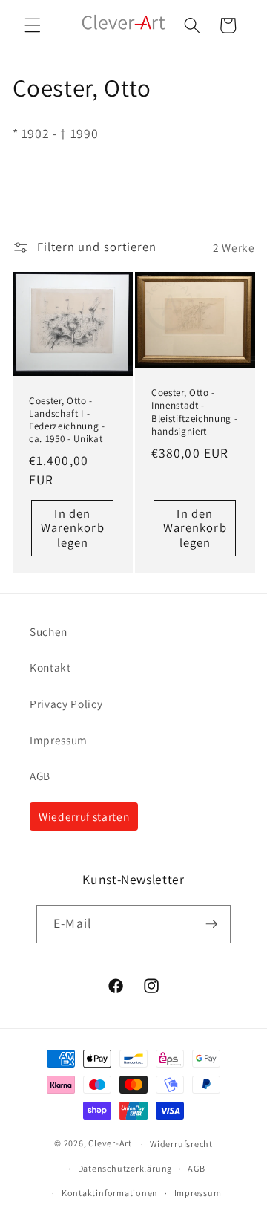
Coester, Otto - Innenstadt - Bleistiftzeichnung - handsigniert (194, 411)
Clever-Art (110, 1143)
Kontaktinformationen (110, 1192)
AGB (40, 775)
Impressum (59, 739)
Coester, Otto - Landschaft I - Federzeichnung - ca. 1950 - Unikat (67, 419)
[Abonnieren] (211, 924)
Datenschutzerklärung (125, 1168)
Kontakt (50, 667)
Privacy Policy (66, 703)
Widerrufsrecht (181, 1143)
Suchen (48, 631)
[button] (32, 25)
